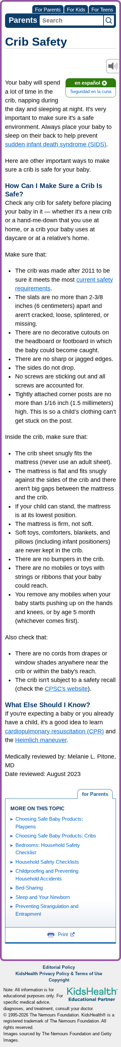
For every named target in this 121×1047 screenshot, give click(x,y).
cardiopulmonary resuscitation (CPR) (54, 731)
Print (63, 934)
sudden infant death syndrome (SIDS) (55, 144)
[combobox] (71, 20)
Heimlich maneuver (41, 740)
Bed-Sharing (29, 888)
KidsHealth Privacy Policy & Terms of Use (58, 973)
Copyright (59, 980)
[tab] (95, 794)
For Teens (102, 9)
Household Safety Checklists (47, 862)
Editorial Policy (59, 967)
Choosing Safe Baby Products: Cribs (55, 835)
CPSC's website (66, 688)
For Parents (48, 9)
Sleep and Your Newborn (42, 897)
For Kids (76, 9)
